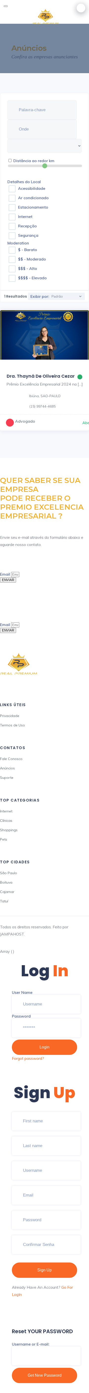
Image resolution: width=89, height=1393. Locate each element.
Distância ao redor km (33, 160)
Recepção (27, 225)
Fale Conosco (11, 759)
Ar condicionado (33, 197)
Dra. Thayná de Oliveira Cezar (41, 376)
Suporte (6, 777)
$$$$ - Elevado (32, 277)
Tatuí (4, 901)
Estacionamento (33, 207)
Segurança (28, 235)
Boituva (6, 882)
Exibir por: (39, 296)
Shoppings (9, 830)
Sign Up (44, 1270)
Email (5, 574)
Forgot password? (28, 1058)
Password (21, 1016)
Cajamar (7, 892)
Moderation (18, 242)
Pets (3, 839)
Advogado (25, 421)
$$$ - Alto (27, 268)
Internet (25, 216)
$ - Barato (27, 249)
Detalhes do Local (24, 181)
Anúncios (7, 768)
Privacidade (9, 716)
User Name (22, 992)
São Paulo (8, 873)
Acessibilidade (31, 188)
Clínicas (6, 820)
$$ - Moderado (32, 259)
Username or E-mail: (30, 1344)
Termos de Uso (12, 725)
